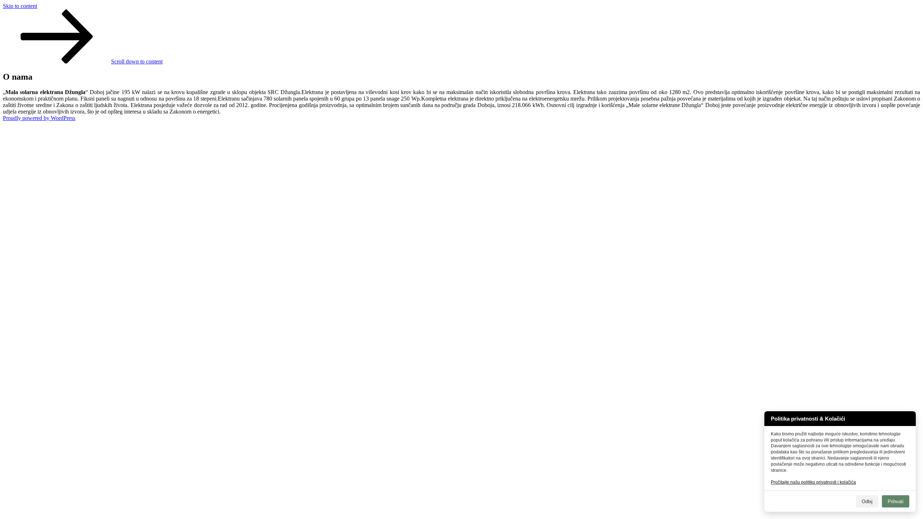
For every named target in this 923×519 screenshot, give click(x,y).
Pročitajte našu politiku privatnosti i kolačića (813, 482)
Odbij (867, 501)
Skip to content (20, 6)
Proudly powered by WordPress (39, 118)
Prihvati (896, 501)
